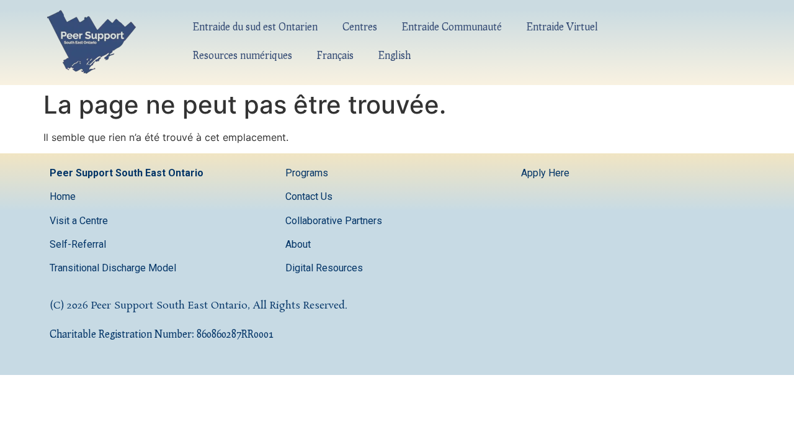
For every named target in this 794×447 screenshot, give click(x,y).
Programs (306, 173)
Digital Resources (324, 268)
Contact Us (310, 196)
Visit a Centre (79, 221)
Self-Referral (78, 244)
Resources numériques (242, 55)
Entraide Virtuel (562, 26)
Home (63, 196)
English (394, 55)
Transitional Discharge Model (113, 268)
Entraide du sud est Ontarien (255, 26)
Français (335, 55)
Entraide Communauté (452, 26)
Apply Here (545, 173)
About (299, 244)
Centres (359, 26)
